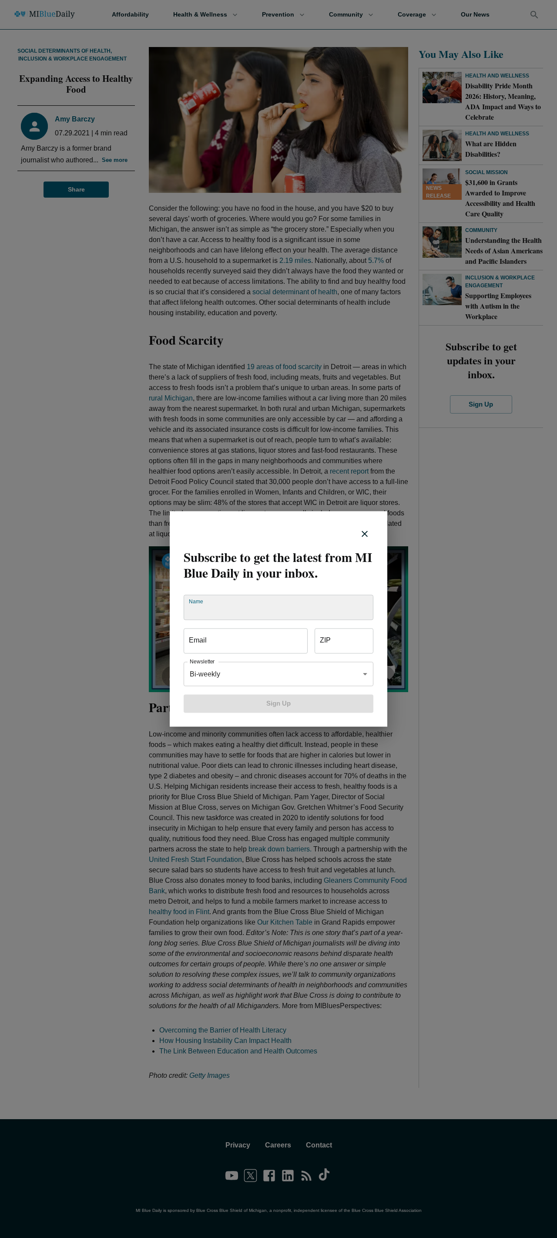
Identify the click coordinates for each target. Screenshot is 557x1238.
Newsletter (202, 662)
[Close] (364, 533)
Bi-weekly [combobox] (205, 674)
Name (196, 602)
